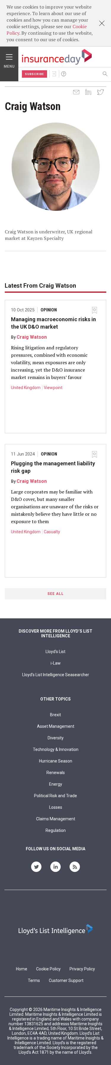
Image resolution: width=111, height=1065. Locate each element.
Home (21, 969)
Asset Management (55, 726)
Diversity (56, 738)
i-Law (56, 663)
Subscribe (34, 74)
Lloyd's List (55, 651)
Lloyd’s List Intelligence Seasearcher (55, 674)
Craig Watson (32, 337)
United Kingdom (26, 387)
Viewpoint (53, 387)
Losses (55, 807)
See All (55, 594)
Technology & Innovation (55, 749)
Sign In (54, 74)
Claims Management (55, 818)
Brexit (55, 714)
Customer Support (66, 980)
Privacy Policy (82, 969)
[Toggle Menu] (9, 55)
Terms (34, 980)
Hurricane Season (55, 761)
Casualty (52, 531)
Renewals (55, 772)
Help (63, 74)
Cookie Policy (48, 969)
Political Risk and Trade (55, 795)
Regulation (56, 830)
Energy (55, 784)
